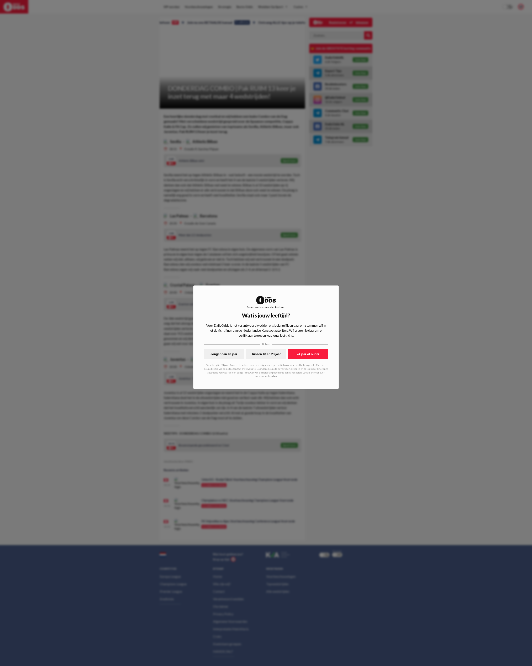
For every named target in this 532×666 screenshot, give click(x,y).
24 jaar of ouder (308, 354)
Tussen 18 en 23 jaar (266, 354)
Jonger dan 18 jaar (224, 354)
